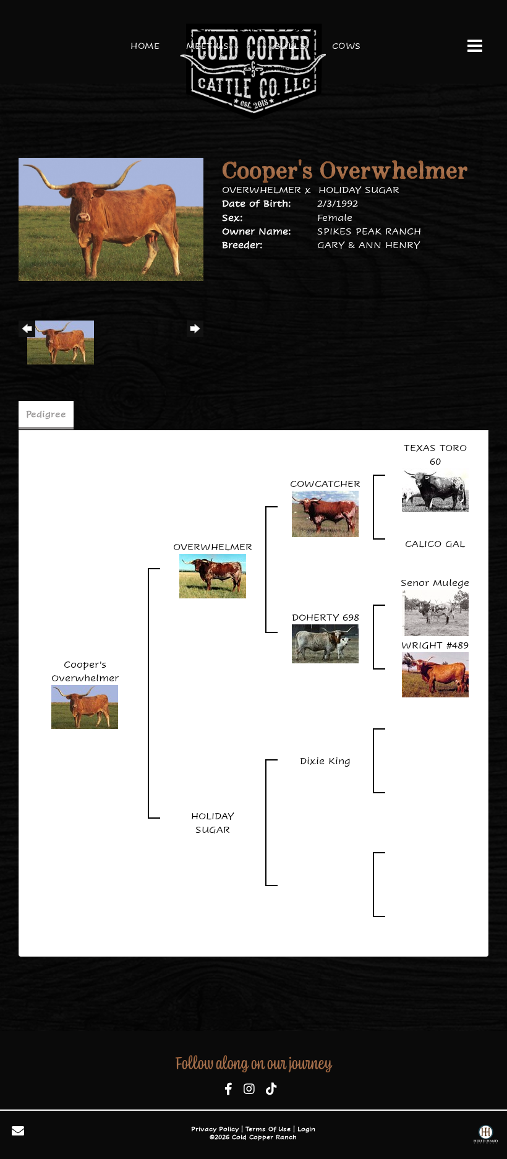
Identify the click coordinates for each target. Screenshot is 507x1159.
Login (306, 1129)
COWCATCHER (325, 483)
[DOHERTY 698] (325, 642)
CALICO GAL (435, 543)
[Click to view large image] (111, 218)
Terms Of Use (268, 1129)
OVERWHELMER (261, 190)
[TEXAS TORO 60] (435, 489)
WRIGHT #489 (435, 645)
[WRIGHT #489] (435, 674)
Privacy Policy (215, 1129)
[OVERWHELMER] (212, 575)
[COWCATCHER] (325, 513)
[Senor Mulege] (435, 612)
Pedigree (46, 414)
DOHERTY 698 (325, 617)
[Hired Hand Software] (486, 1136)
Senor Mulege (435, 582)
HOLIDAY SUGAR (358, 190)
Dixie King (325, 761)
